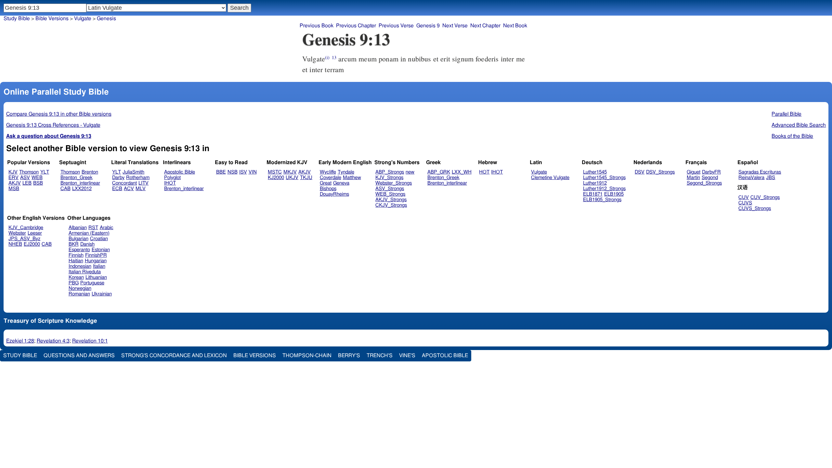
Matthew (352, 177)
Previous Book (316, 25)
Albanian (78, 227)
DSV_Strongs (660, 172)
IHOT (170, 183)
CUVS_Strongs (754, 208)
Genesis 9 (428, 25)
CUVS (745, 203)
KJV (13, 172)
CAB (65, 188)
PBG (74, 282)
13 (334, 57)
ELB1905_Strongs (602, 199)
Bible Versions (52, 18)
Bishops (328, 188)
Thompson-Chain (307, 355)
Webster (17, 233)
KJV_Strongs (389, 177)
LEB (27, 183)
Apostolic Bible (445, 355)
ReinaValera (751, 177)
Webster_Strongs (393, 183)
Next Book (515, 25)
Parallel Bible (786, 114)
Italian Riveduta (85, 271)
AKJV (14, 183)
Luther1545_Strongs (604, 177)
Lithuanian (96, 277)
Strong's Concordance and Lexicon (174, 355)
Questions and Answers (79, 355)
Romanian (79, 294)
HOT (484, 172)
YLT (44, 172)
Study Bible (17, 18)
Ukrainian (102, 294)
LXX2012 (82, 188)
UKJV (292, 177)
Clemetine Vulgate (550, 177)
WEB (37, 177)
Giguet (693, 172)
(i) (327, 57)
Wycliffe (328, 172)
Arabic (106, 227)
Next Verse (455, 25)
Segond (710, 177)
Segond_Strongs (704, 183)
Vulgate (539, 172)
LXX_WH (462, 172)
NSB (233, 172)
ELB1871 (593, 194)
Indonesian (80, 266)
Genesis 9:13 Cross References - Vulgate (53, 125)
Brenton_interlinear (80, 183)
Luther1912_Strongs (604, 188)
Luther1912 (595, 183)
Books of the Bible (792, 136)
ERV (13, 177)
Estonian (101, 249)
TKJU (306, 177)
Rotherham (138, 177)
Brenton (90, 172)
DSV (639, 172)
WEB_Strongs (390, 194)
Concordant (124, 183)
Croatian (99, 238)
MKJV (290, 172)
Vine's (407, 355)
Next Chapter (485, 25)
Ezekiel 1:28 (20, 341)
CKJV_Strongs (391, 205)
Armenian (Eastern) (89, 233)
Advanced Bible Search (799, 125)
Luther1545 (595, 172)
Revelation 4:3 (53, 341)
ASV (25, 177)
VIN (253, 172)
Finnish (76, 255)
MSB (13, 188)
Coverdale (330, 177)
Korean (76, 277)
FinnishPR (96, 255)
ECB (117, 188)
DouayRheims (334, 194)
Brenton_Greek (76, 177)
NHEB (15, 244)
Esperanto (79, 249)
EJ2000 (32, 244)
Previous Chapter (356, 25)
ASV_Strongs (389, 188)
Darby (118, 177)
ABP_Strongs (389, 172)
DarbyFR (711, 172)
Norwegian (80, 288)
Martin (693, 177)
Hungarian (96, 260)
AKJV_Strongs (391, 199)
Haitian (76, 260)
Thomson (29, 172)
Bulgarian (78, 238)
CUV (743, 197)
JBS (770, 177)
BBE (221, 172)
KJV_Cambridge (25, 227)
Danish (87, 244)
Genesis (106, 18)
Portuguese (92, 282)
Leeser (35, 233)
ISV (243, 172)
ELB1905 (614, 194)
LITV (143, 183)
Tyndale (346, 172)
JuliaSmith (133, 172)
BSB (38, 183)
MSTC (275, 172)
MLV (141, 188)
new (410, 172)
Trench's (380, 355)
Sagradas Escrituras (759, 172)
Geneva (341, 183)
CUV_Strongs (765, 197)
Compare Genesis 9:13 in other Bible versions (58, 114)
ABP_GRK (438, 172)
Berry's (349, 355)
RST (93, 227)
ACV (129, 188)
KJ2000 (276, 177)
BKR (74, 244)
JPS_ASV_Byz (24, 238)
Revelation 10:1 (90, 341)
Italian (99, 266)
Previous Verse (396, 25)
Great (326, 183)
